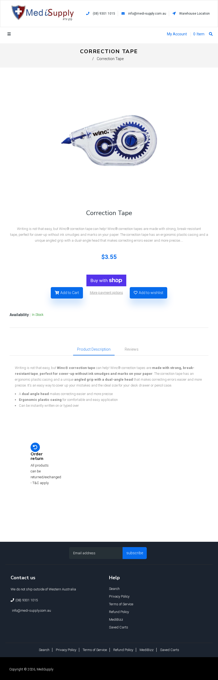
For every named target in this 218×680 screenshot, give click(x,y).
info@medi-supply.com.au (147, 13)
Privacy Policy (119, 596)
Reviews (132, 349)
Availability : (20, 315)
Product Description (94, 349)
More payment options (106, 293)
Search (114, 589)
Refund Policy (119, 612)
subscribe (134, 553)
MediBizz (116, 620)
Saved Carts (118, 627)
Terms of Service (121, 604)
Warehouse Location (194, 13)
